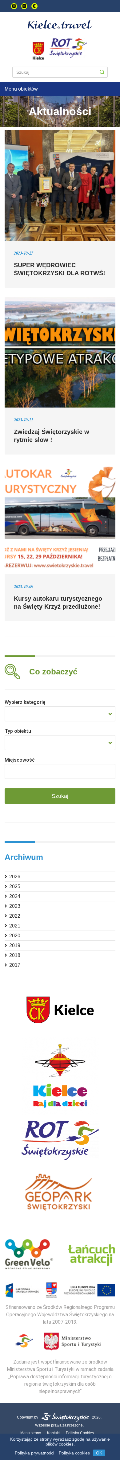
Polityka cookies (74, 1452)
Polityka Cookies (80, 1433)
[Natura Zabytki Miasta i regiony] (60, 713)
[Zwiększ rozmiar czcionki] (14, 6)
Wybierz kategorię (25, 702)
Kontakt (53, 1433)
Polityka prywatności (34, 1452)
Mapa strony (30, 1433)
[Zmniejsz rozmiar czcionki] (24, 6)
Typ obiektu (18, 731)
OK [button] (99, 1452)
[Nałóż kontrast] (34, 6)
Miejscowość (20, 760)
